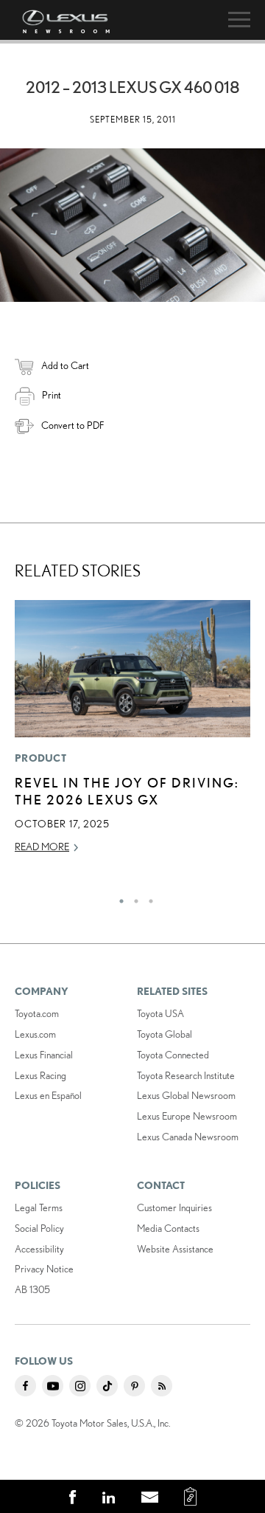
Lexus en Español (48, 1095)
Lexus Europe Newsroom (187, 1116)
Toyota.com (37, 1013)
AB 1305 (32, 1289)
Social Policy (39, 1228)
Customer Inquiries (174, 1207)
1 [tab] (117, 897)
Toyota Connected (173, 1055)
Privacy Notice (44, 1269)
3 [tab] (147, 897)
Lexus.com (35, 1034)
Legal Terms (39, 1207)
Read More (42, 846)
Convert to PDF (72, 425)
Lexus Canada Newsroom (188, 1136)
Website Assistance (175, 1249)
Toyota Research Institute (186, 1075)
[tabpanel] (132, 733)
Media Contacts (168, 1228)
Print (51, 395)
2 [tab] (132, 897)
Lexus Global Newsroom (186, 1095)
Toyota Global (164, 1034)
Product (40, 758)
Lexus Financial (44, 1055)
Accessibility (39, 1249)
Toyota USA (160, 1013)
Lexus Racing (40, 1075)
